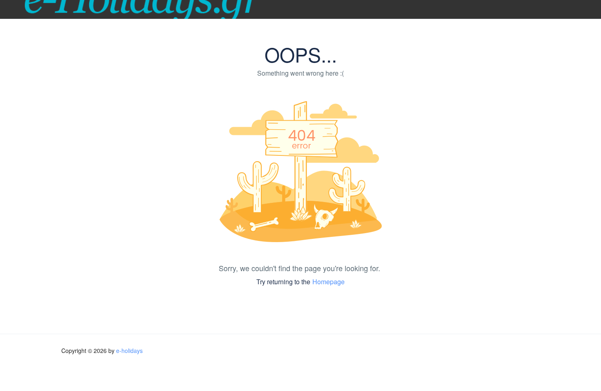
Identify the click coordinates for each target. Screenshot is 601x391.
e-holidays (129, 350)
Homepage (328, 281)
